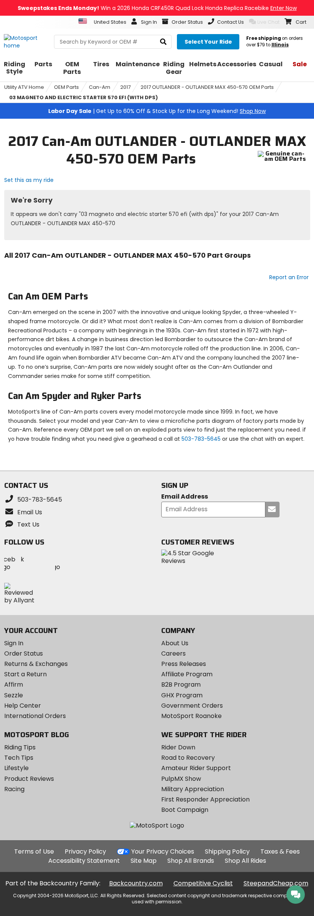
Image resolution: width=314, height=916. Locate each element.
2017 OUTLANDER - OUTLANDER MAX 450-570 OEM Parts (207, 87)
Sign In (13, 643)
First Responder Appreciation (205, 799)
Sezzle (13, 695)
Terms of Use (34, 851)
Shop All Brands (190, 860)
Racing (14, 789)
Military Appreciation (192, 789)
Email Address (184, 497)
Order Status (23, 653)
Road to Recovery (188, 757)
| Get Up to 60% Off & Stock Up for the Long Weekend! (157, 111)
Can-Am (99, 87)
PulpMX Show (181, 778)
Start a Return (25, 674)
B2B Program (181, 684)
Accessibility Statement (84, 860)
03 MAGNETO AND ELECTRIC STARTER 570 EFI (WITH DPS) (83, 97)
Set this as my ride (29, 180)
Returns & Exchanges (36, 663)
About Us (174, 643)
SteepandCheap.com (276, 883)
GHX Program (182, 695)
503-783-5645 (201, 439)
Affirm (13, 684)
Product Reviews (29, 778)
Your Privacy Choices (162, 851)
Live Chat (268, 22)
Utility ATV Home (24, 87)
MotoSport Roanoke (191, 716)
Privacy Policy (85, 851)
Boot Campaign (184, 809)
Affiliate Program (187, 674)
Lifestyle (16, 768)
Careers (173, 653)
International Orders (35, 716)
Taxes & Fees (280, 851)
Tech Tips (18, 757)
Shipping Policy (227, 851)
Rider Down (178, 747)
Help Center (22, 705)
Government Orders (192, 705)
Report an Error (289, 277)
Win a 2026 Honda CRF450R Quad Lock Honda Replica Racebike (157, 8)
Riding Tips (20, 747)
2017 (125, 87)
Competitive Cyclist (203, 883)
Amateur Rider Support (196, 768)
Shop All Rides (245, 860)
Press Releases (183, 663)
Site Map (144, 860)
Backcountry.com (136, 883)
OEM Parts (66, 87)
